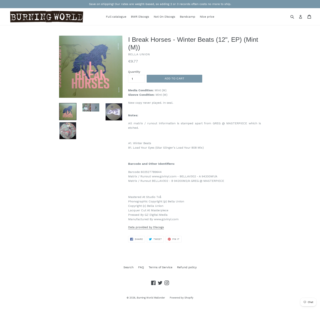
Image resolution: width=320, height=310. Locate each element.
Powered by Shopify (181, 297)
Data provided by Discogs (146, 227)
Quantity (134, 71)
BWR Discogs (140, 16)
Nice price (207, 16)
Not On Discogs (164, 16)
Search (129, 267)
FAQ (141, 267)
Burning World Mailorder (151, 297)
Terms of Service (160, 267)
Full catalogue (116, 16)
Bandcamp (187, 16)
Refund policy (187, 267)
